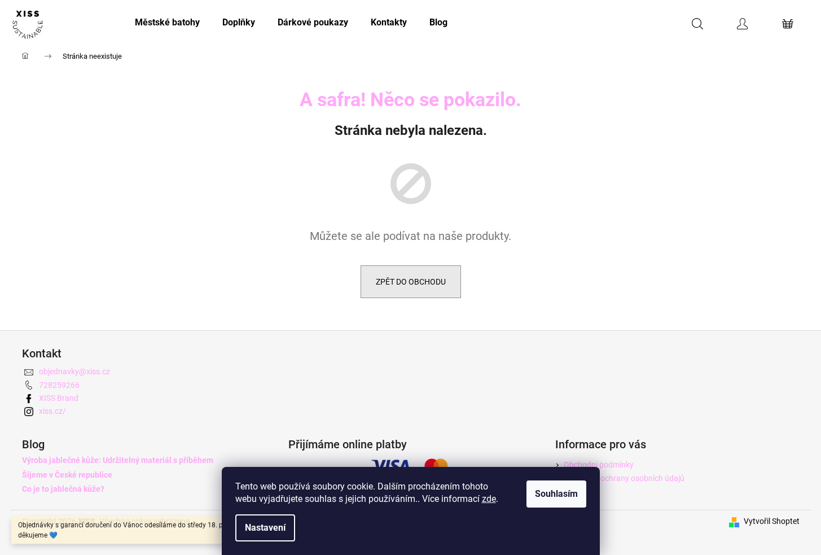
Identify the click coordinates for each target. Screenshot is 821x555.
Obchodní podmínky (599, 464)
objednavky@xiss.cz (74, 371)
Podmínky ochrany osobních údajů (624, 478)
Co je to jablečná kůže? (63, 489)
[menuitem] (167, 22)
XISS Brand (58, 398)
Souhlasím (556, 493)
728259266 (59, 385)
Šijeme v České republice (67, 475)
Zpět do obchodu (411, 281)
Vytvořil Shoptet (772, 521)
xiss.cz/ (52, 411)
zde (489, 498)
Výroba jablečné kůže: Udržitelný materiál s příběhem (117, 460)
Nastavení (265, 527)
